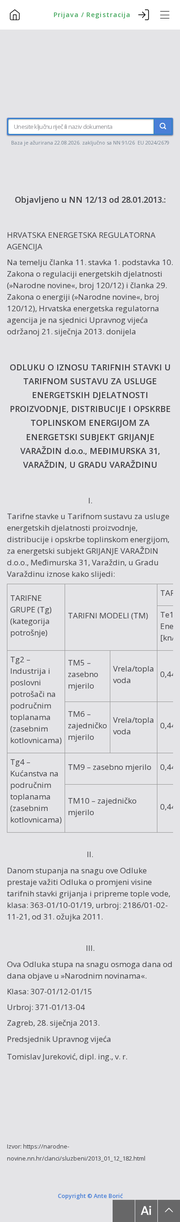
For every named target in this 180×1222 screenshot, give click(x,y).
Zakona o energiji (38, 296)
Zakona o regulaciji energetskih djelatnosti (84, 273)
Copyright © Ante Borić (90, 1196)
